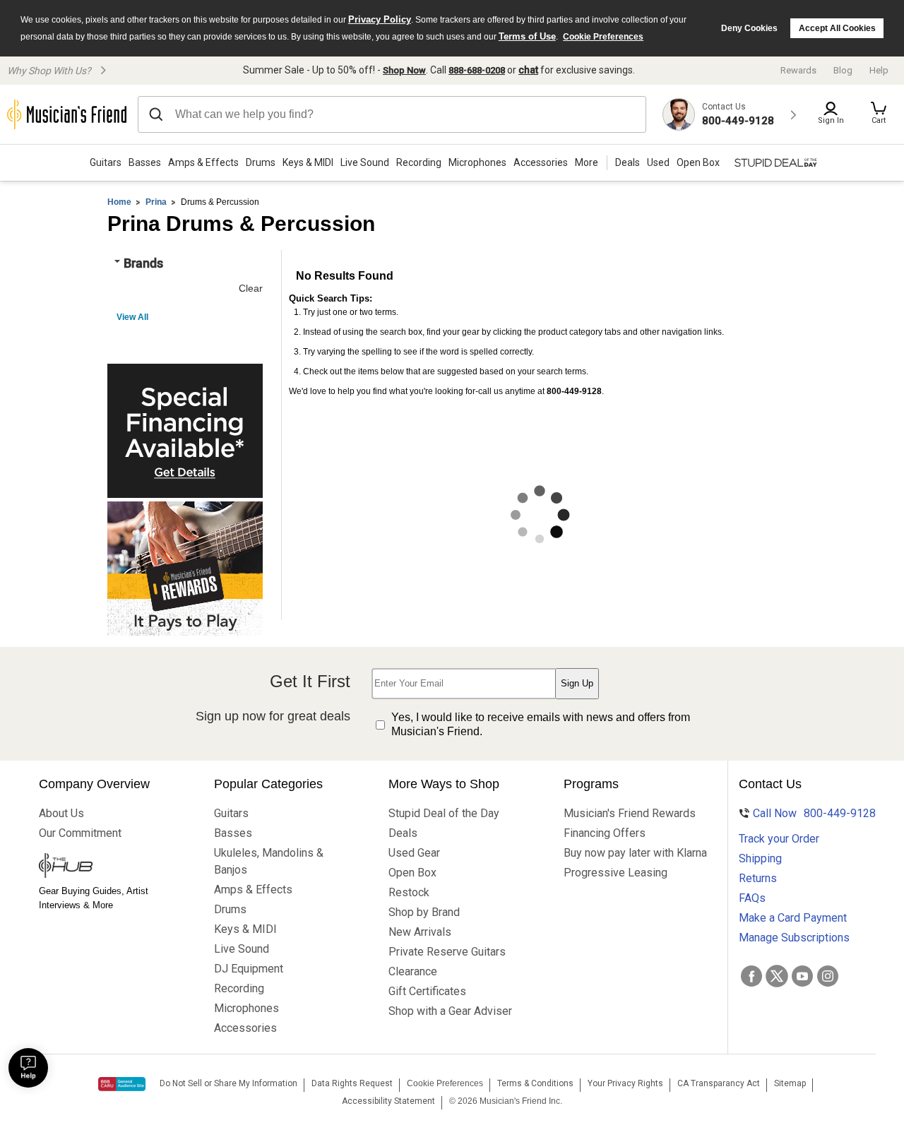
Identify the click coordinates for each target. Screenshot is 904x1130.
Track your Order (779, 838)
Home (119, 202)
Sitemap (790, 1083)
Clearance (412, 971)
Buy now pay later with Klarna (624, 853)
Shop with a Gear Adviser (448, 1011)
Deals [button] (627, 162)
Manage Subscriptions (794, 937)
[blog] (99, 867)
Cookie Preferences (603, 37)
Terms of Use (527, 36)
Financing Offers (605, 833)
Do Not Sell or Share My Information (228, 1083)
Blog (842, 70)
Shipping (760, 858)
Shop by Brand (424, 912)
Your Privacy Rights (625, 1083)
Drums (260, 162)
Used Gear (414, 853)
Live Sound (364, 162)
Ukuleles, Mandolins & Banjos (268, 861)
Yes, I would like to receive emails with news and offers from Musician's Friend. (540, 724)
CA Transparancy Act (718, 1083)
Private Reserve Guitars (447, 951)
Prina (156, 202)
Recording (418, 162)
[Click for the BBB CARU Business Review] (121, 1084)
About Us (61, 813)
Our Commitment (80, 833)
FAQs (752, 898)
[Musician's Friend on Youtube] (802, 976)
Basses (145, 162)
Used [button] (658, 162)
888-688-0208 (476, 70)
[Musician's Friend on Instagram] (827, 976)
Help (878, 70)
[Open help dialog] (28, 1068)
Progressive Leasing (615, 872)
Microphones (477, 162)
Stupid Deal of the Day (443, 813)
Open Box (412, 872)
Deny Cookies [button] (749, 28)
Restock (408, 892)
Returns (758, 878)
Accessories (540, 162)
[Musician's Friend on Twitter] (777, 976)
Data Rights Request (352, 1083)
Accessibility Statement (388, 1101)
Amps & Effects (203, 162)
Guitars (105, 162)
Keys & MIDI (307, 162)
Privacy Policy (379, 19)
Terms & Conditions (535, 1083)
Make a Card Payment (793, 917)
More (586, 162)
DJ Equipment (248, 968)
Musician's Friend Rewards (624, 813)
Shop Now (404, 70)
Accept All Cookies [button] (837, 28)
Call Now (805, 813)
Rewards (798, 70)
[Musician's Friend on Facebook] (751, 976)
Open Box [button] (698, 162)
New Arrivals (419, 932)
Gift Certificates (427, 991)
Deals (402, 833)
